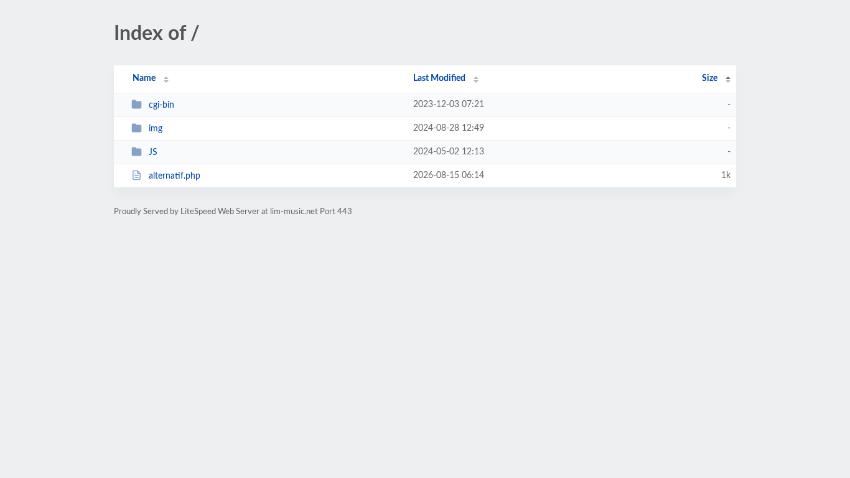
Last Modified (439, 78)
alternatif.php (174, 176)
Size (709, 78)
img (155, 128)
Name (144, 78)
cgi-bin (161, 105)
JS (153, 152)
